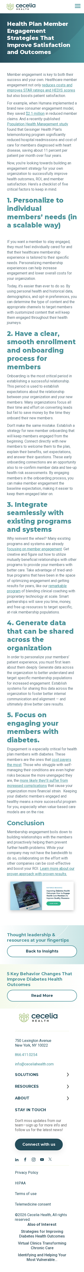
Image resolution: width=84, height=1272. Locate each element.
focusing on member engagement (34, 549)
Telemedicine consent (33, 1204)
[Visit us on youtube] (42, 1159)
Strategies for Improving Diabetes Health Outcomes (42, 1233)
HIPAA (20, 1183)
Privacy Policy (26, 1172)
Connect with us (38, 1144)
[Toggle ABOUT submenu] (42, 1102)
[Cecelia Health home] (21, 6)
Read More (42, 995)
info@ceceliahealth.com (34, 1064)
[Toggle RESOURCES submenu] (42, 1090)
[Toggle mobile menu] (75, 6)
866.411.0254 (26, 1054)
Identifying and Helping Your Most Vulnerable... (42, 1257)
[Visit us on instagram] (33, 1159)
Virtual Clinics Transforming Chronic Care (42, 1245)
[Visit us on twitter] (50, 1159)
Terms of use (26, 1193)
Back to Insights (42, 951)
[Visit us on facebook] (25, 1159)
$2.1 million (35, 113)
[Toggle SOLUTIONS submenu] (42, 1078)
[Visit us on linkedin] (17, 1159)
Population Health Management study (37, 124)
